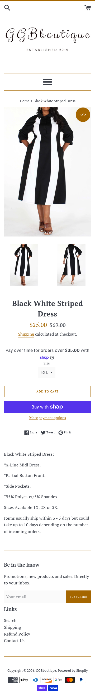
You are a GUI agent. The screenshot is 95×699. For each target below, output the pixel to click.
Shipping (26, 334)
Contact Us (14, 640)
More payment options (47, 417)
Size (47, 363)
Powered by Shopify (73, 670)
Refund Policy (17, 634)
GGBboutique (46, 670)
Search (10, 620)
